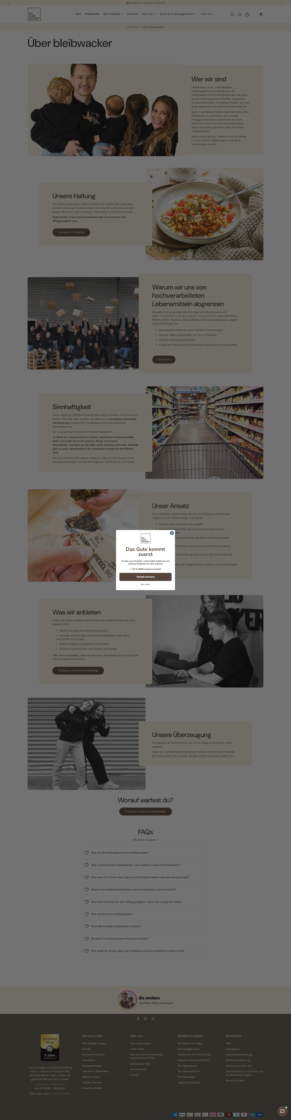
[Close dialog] (172, 533)
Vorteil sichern (145, 576)
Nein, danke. (146, 584)
